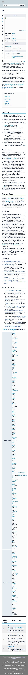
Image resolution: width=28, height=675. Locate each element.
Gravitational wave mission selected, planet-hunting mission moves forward (14, 311)
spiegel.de (16, 299)
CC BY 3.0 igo (23, 30)
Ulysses (13, 369)
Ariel (17, 598)
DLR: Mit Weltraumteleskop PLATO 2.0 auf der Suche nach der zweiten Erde (15, 325)
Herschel (14, 447)
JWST (13, 514)
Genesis (13, 591)
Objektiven (18, 48)
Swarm (13, 468)
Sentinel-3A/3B (14, 485)
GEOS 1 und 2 (14, 336)
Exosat (13, 354)
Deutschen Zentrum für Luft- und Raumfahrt (14, 84)
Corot (13, 442)
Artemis (13, 395)
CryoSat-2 (14, 458)
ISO (16, 378)
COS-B (13, 333)
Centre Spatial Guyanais (17, 56)
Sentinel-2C (14, 538)
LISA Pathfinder (14, 481)
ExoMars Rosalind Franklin (14, 595)
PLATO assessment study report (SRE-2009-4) (14, 302)
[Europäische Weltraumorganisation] (13, 35)
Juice (13, 519)
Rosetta (13, 420)
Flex (16, 574)
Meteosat (14, 345)
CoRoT (9, 158)
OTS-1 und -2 (15, 339)
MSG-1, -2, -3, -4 (14, 404)
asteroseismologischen (13, 184)
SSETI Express (13, 426)
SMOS (13, 455)
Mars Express (13, 412)
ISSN (6, 299)
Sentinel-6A (14, 511)
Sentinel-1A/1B (14, 474)
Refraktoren (8, 46)
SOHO (13, 381)
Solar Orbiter (14, 506)
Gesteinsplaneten (21, 72)
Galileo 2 (14, 583)
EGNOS (13, 384)
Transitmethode (5, 157)
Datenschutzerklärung (17, 673)
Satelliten (5, 329)
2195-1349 (10, 299)
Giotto (13, 359)
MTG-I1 (13, 516)
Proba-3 (13, 544)
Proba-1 (13, 398)
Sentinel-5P (14, 496)
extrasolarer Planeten (14, 63)
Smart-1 (13, 415)
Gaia (5, 186)
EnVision (14, 608)
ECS (17, 355)
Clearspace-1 (14, 589)
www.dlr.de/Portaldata (8, 266)
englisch (2, 21)
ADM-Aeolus (14, 498)
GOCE (13, 445)
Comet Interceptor (14, 601)
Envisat (13, 401)
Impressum (8, 673)
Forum (13, 586)
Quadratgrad (16, 244)
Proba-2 (13, 453)
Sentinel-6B (14, 565)
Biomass (14, 551)
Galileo (13, 433)
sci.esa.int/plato (7, 264)
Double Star (14, 418)
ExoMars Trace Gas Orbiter (14, 489)
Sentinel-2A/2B (14, 478)
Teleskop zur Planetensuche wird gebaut (15, 282)
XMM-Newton (15, 390)
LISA (13, 614)
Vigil (16, 603)
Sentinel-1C (14, 546)
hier (13, 661)
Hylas (13, 460)
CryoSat (13, 423)
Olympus (14, 362)
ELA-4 (13, 57)
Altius (16, 573)
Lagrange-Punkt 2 (9, 201)
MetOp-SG (14, 561)
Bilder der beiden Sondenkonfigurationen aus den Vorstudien (14, 276)
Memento (12, 303)
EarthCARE (14, 531)
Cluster (13, 393)
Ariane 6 (13, 38)
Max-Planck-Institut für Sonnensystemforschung (11, 86)
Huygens (14, 388)
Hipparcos (14, 364)
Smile (13, 568)
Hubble (13, 367)
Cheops (13, 503)
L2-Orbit (13, 33)
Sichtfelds (4, 244)
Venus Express (13, 430)
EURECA (14, 377)
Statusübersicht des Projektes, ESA (12, 261)
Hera (13, 541)
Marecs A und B (14, 350)
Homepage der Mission (9, 263)
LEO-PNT (14, 570)
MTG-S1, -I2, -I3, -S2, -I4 (14, 556)
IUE (16, 347)
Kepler (15, 158)
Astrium (6, 125)
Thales (11, 125)
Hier (18, 661)
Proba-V (13, 466)
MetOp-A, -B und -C (14, 438)
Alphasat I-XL (14, 464)
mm (15, 48)
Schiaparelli (14, 493)
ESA (15, 35)
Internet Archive (10, 305)
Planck (13, 450)
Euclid (13, 522)
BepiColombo (15, 501)
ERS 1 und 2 (14, 373)
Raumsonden (13, 329)
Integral (13, 408)
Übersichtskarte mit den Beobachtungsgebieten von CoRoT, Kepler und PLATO (14, 272)
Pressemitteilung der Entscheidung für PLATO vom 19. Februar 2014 (14, 279)
